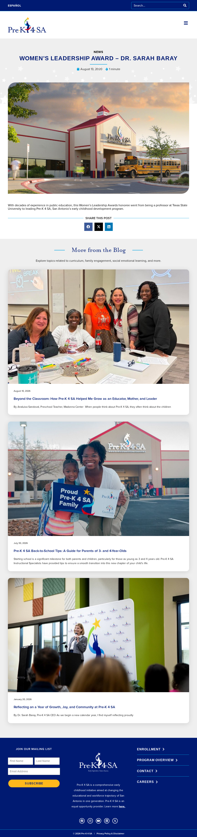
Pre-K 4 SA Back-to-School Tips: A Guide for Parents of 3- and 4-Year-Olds (70, 550)
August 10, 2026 (22, 391)
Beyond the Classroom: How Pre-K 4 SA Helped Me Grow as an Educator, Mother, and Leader (85, 398)
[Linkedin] (106, 821)
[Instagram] (90, 821)
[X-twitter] (115, 821)
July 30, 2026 (21, 543)
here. (122, 806)
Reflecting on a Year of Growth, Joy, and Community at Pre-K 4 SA (64, 707)
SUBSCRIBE (34, 783)
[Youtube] (98, 821)
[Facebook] (82, 821)
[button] (185, 23)
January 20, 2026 (23, 699)
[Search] (185, 5)
